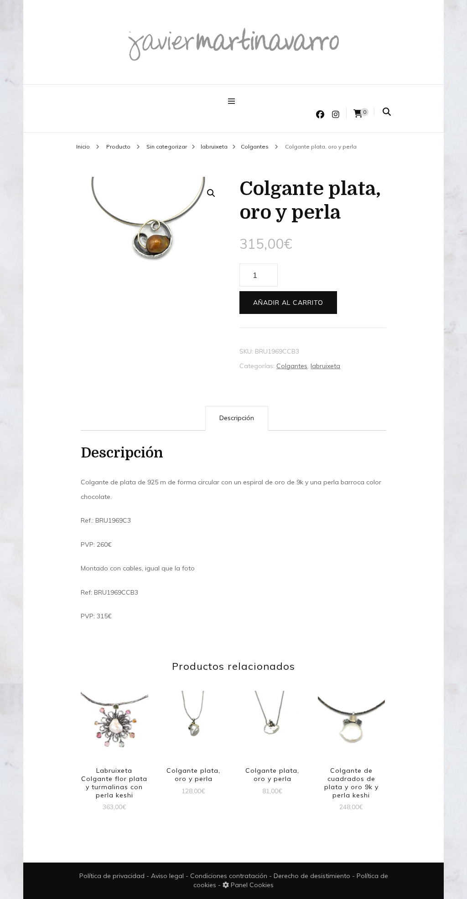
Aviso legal (168, 876)
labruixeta (325, 366)
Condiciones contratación (229, 876)
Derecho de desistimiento (313, 876)
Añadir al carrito (288, 302)
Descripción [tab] (236, 418)
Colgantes (291, 366)
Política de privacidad (112, 876)
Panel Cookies (251, 885)
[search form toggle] (387, 112)
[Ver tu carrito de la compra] (358, 113)
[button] (211, 193)
